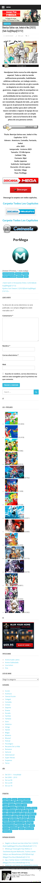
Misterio (8, 735)
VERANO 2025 (7, 831)
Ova (6, 668)
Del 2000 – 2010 (11, 777)
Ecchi (4, 811)
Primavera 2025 (19, 823)
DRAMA (34, 808)
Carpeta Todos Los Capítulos (21, 220)
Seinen (26, 826)
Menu (8, 7)
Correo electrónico (10, 355)
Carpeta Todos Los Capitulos (20, 203)
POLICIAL (31, 820)
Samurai (8, 752)
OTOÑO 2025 (23, 820)
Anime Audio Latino (12, 660)
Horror (23, 814)
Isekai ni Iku (7, 24)
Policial (7, 741)
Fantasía (20, 276)
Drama (7, 710)
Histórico (8, 724)
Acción (7, 691)
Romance (8, 749)
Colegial (8, 699)
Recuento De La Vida (12, 746)
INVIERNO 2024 (31, 814)
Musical (8, 738)
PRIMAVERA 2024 (8, 823)
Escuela (7, 713)
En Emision (11, 811)
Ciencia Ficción (10, 696)
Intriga (7, 727)
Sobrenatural (9, 755)
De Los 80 (8, 783)
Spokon (22, 828)
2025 (9, 799)
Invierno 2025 (7, 817)
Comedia (25, 274)
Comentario (7, 316)
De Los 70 (8, 786)
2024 (4, 799)
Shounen (5, 828)
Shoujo (32, 826)
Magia (7, 733)
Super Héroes (10, 757)
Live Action (9, 665)
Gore (7, 721)
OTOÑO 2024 (13, 820)
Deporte (8, 707)
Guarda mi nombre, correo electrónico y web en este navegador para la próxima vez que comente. (19, 376)
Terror (7, 763)
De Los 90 (8, 780)
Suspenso (8, 760)
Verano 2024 (29, 828)
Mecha (26, 817)
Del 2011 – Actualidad (9, 276)
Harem (7, 730)
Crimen (7, 705)
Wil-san (20, 36)
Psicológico (9, 744)
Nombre (6, 346)
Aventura (18, 274)
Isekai (26, 276)
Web (4, 364)
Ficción (31, 811)
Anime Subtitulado (8, 274)
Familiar (8, 716)
